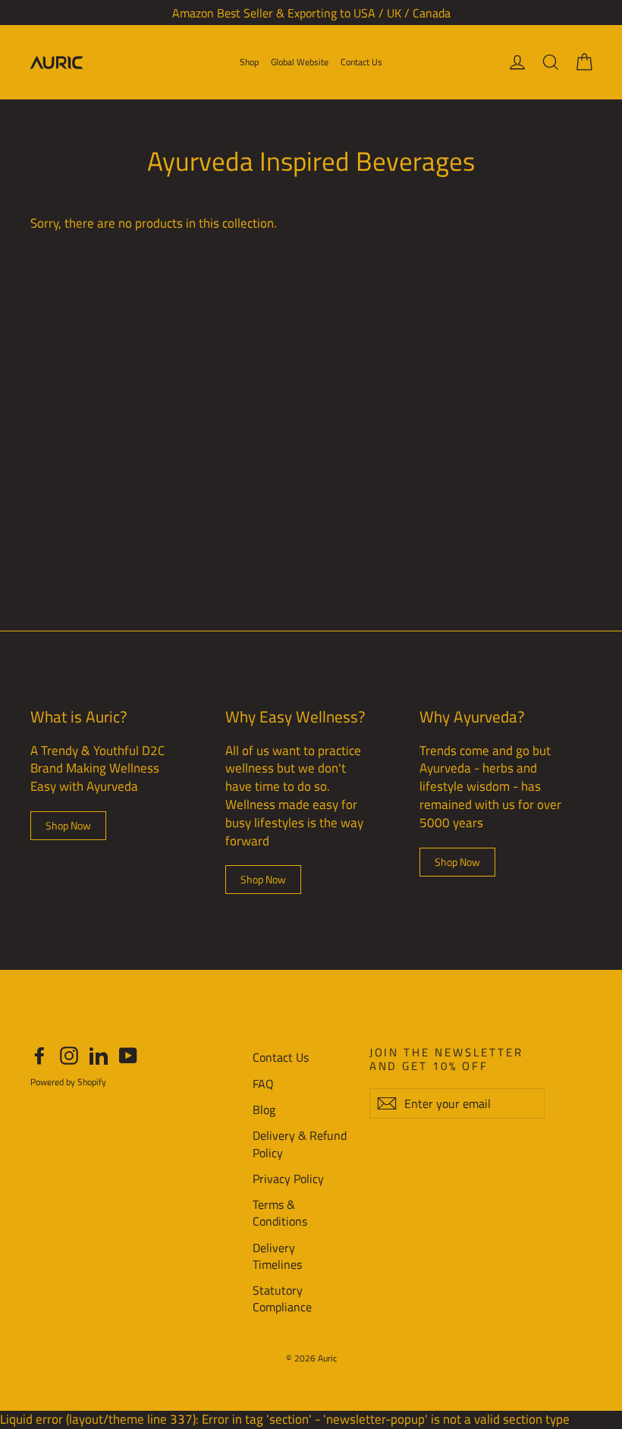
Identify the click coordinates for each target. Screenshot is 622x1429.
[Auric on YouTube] (128, 1055)
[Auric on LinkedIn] (99, 1055)
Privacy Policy (288, 1178)
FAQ (263, 1084)
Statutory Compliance (282, 1298)
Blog (264, 1109)
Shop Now (68, 825)
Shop (249, 62)
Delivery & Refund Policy (300, 1143)
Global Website (299, 62)
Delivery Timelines (277, 1256)
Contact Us (361, 62)
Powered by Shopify (68, 1082)
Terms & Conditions (280, 1212)
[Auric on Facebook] (39, 1055)
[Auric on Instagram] (69, 1055)
